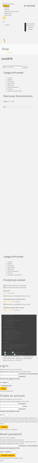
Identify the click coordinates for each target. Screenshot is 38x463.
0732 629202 (8, 349)
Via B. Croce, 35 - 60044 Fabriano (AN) (16, 345)
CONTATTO (18, 360)
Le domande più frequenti (13, 320)
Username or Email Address (28, 374)
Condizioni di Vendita (11, 337)
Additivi (6, 10)
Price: (5, 101)
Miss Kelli (7, 291)
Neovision (10, 85)
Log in (2, 429)
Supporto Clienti (9, 339)
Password (22, 376)
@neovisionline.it (17, 347)
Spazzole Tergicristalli (11, 11)
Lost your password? (6, 391)
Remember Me (6, 386)
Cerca (25, 67)
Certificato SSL (9, 318)
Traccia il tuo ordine (10, 335)
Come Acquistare (9, 330)
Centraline (7, 15)
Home (4, 52)
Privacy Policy (8, 322)
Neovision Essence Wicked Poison (14, 299)
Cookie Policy (8, 324)
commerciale (7, 347)
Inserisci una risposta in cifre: (10, 379)
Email (25, 406)
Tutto (9, 78)
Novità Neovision (12, 87)
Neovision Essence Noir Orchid (14, 308)
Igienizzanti (8, 13)
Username (22, 404)
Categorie (6, 6)
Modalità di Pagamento (11, 332)
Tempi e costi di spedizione (13, 333)
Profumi (7, 8)
